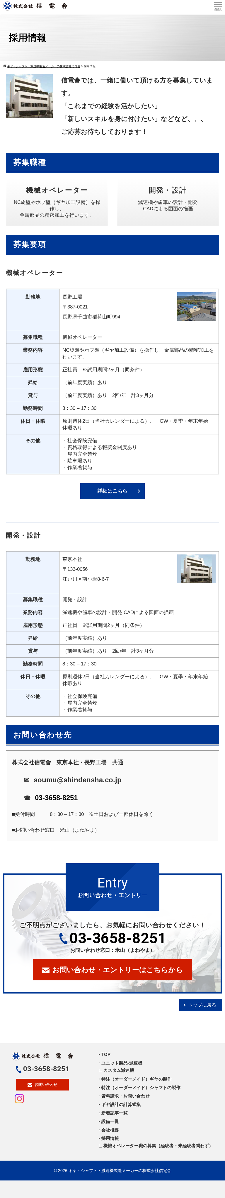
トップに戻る (202, 1005)
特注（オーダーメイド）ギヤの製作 (136, 1078)
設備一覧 (110, 1121)
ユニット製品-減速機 (121, 1062)
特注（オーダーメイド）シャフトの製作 (140, 1087)
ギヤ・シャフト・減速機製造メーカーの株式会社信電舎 (120, 1170)
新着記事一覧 (114, 1112)
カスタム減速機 (118, 1070)
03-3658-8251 (56, 798)
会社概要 (110, 1129)
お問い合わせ (46, 1084)
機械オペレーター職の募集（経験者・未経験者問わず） (158, 1145)
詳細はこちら (112, 491)
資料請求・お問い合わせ (125, 1095)
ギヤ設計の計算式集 (121, 1104)
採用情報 (110, 1138)
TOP (105, 1054)
